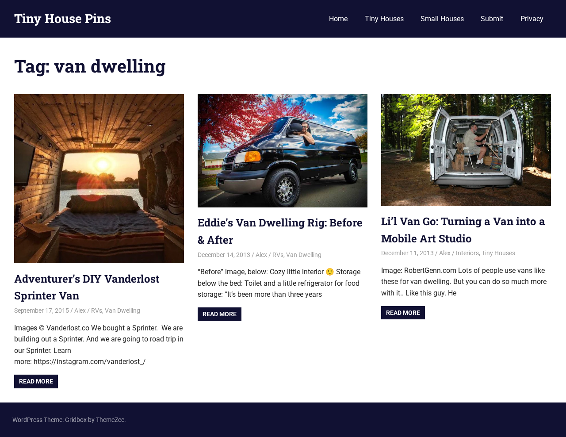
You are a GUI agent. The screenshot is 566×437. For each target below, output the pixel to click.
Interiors (467, 253)
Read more (36, 381)
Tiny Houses (384, 19)
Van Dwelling (122, 310)
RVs (96, 310)
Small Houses (442, 19)
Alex (80, 310)
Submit (492, 19)
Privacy (531, 19)
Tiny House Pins (62, 18)
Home (338, 19)
